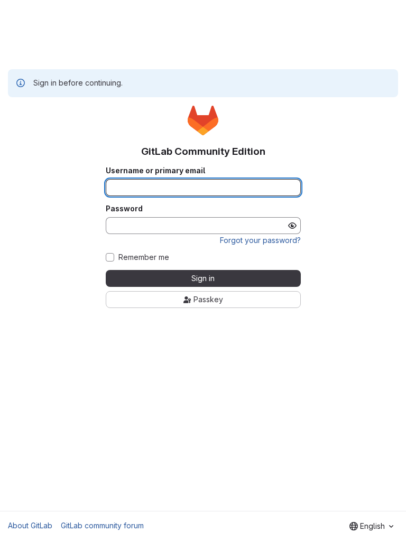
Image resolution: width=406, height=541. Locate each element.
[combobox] (371, 526)
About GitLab (30, 525)
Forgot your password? (260, 240)
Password (124, 208)
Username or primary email (155, 170)
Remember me (143, 257)
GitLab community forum (102, 525)
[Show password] (292, 225)
